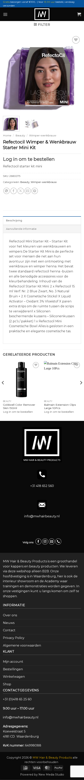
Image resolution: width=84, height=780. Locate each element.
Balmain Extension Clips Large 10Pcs (60, 406)
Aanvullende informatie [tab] (21, 228)
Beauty (20, 135)
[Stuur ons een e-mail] (52, 541)
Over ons (10, 615)
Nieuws (8, 623)
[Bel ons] (58, 541)
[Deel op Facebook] (13, 191)
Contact (9, 630)
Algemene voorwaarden (22, 645)
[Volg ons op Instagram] (45, 541)
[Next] (74, 74)
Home (7, 135)
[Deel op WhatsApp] (6, 191)
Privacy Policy (13, 638)
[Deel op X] (20, 191)
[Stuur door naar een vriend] (27, 191)
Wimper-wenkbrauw (42, 135)
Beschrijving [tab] (14, 220)
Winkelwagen (14, 676)
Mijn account (13, 661)
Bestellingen (13, 669)
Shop (7, 684)
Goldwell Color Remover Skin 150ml (19, 406)
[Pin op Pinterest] (34, 191)
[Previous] (9, 74)
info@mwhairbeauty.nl (42, 516)
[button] (5, 14)
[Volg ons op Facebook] (38, 541)
